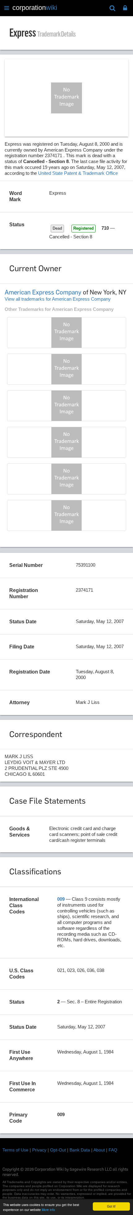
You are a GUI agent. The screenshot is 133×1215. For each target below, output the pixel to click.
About (99, 1149)
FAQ (113, 1149)
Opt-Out (58, 1149)
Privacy (39, 1149)
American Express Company (43, 292)
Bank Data (80, 1149)
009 (61, 899)
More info (48, 1209)
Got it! (111, 1206)
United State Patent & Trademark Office (78, 173)
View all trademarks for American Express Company (58, 299)
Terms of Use (15, 1149)
